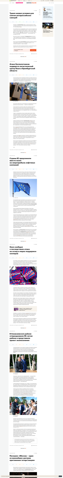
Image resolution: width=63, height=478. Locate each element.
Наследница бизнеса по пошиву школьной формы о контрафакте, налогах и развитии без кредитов (47, 17)
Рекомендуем (45, 29)
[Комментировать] (40, 10)
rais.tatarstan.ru (16, 416)
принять (60, 476)
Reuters (20, 26)
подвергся (20, 135)
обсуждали (18, 234)
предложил (28, 231)
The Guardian (28, 225)
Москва (46, 0)
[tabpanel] (48, 13)
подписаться (33, 50)
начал (30, 142)
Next (52, 19)
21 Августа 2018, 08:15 (12, 10)
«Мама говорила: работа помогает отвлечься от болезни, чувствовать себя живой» (48, 13)
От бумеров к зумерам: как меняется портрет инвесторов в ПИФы (47, 31)
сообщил (30, 120)
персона (44, 7)
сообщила (24, 264)
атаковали (27, 313)
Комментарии (23, 56)
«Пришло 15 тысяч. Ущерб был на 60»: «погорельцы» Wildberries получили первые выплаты (25, 309)
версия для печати (34, 53)
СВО (14, 147)
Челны (41, 0)
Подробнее (36, 476)
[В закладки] (40, 12)
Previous (43, 19)
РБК (16, 177)
